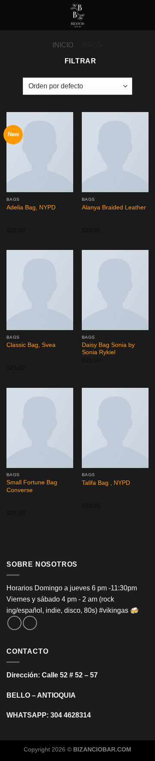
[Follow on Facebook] (14, 623)
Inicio (63, 45)
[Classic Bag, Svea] (39, 290)
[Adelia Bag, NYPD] (39, 152)
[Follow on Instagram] (30, 623)
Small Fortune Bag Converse (31, 486)
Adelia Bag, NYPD (31, 207)
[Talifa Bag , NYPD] (115, 428)
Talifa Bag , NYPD (106, 483)
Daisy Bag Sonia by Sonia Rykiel (108, 349)
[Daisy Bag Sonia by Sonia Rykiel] (115, 290)
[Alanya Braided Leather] (115, 152)
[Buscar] (145, 15)
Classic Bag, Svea (31, 345)
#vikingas (113, 610)
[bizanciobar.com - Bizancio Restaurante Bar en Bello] (77, 15)
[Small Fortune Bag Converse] (39, 428)
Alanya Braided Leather (114, 207)
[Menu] (11, 14)
